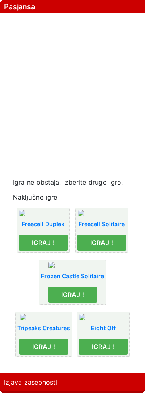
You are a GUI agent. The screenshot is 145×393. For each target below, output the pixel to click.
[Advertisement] (72, 88)
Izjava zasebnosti (30, 382)
